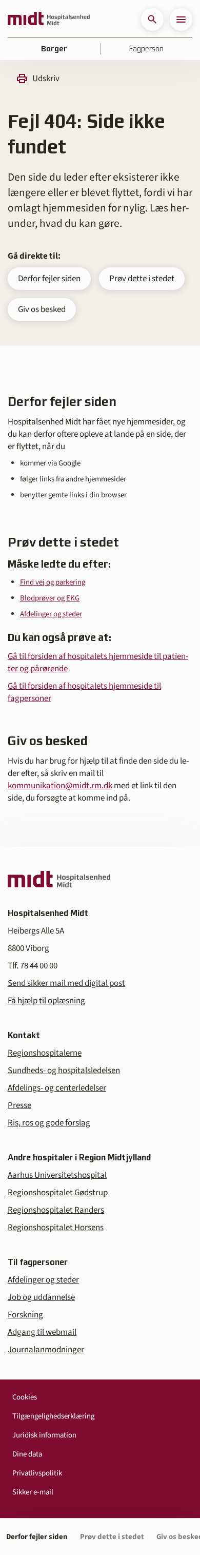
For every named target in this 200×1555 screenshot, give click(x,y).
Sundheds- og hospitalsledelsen (64, 1070)
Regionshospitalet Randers (56, 1210)
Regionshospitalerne (45, 1053)
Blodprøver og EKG (49, 598)
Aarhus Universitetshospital (57, 1175)
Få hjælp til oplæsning (46, 1001)
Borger (54, 48)
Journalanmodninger (46, 1350)
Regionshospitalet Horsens (56, 1227)
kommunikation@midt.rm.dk (60, 786)
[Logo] (49, 19)
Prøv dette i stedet (141, 279)
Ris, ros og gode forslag (49, 1123)
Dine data (27, 1454)
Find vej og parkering (52, 582)
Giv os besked (42, 309)
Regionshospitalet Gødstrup (58, 1193)
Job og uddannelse (41, 1297)
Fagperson (146, 48)
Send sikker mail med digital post (66, 983)
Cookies (24, 1397)
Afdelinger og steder (51, 614)
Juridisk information (44, 1435)
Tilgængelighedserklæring (53, 1416)
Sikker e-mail (32, 1492)
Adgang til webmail (42, 1332)
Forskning (25, 1315)
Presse (19, 1105)
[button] (152, 19)
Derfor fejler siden (49, 279)
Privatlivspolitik (37, 1473)
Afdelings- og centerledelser (57, 1088)
